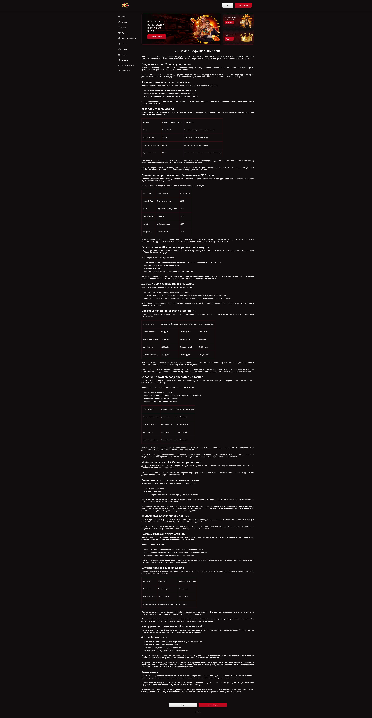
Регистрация (243, 5)
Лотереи (124, 55)
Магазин (124, 44)
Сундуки (124, 49)
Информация (125, 70)
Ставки (123, 27)
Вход (228, 5)
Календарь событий (127, 65)
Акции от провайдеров (128, 38)
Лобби (123, 16)
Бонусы (124, 22)
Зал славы (124, 60)
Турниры (124, 33)
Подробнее (229, 22)
